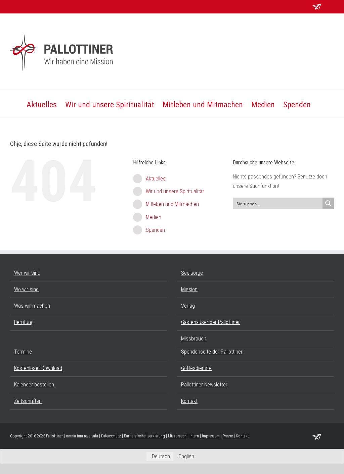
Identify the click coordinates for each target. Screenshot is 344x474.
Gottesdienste (196, 368)
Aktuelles (156, 178)
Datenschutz (111, 436)
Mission (189, 289)
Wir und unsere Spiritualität (175, 191)
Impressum (211, 436)
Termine (23, 352)
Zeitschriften (28, 401)
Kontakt (189, 401)
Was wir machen (32, 306)
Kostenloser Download (38, 368)
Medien (153, 217)
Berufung (24, 322)
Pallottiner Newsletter (204, 384)
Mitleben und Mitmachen (172, 204)
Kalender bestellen (34, 384)
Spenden (155, 230)
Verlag (188, 306)
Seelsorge (192, 273)
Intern (194, 436)
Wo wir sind (26, 289)
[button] (322, 104)
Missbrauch (193, 338)
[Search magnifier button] (328, 203)
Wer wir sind (27, 273)
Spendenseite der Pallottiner (212, 352)
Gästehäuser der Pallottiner (210, 322)
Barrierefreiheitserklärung (144, 436)
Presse (228, 436)
